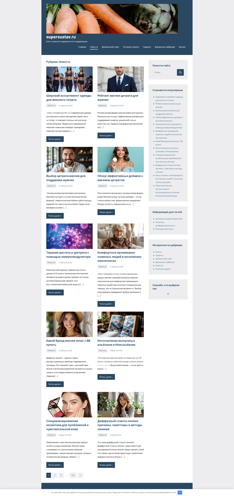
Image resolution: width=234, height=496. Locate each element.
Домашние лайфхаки (165, 47)
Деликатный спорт (110, 47)
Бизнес (182, 47)
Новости (94, 47)
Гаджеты (147, 47)
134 (73, 475)
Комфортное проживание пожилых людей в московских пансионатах (119, 256)
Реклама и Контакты (165, 229)
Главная (82, 47)
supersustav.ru (61, 36)
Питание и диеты (131, 47)
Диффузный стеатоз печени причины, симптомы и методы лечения (120, 425)
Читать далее (54, 139)
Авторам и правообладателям (169, 219)
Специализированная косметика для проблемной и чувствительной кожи (67, 425)
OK (180, 492)
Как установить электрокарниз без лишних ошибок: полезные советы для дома (169, 178)
